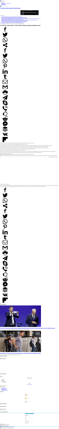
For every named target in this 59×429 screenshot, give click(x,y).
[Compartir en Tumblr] (5, 239)
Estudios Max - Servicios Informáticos (10, 426)
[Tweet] (5, 197)
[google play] (0, 6)
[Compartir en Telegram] (5, 260)
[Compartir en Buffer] (5, 131)
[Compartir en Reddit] (5, 281)
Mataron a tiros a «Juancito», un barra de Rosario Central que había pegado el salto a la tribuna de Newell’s (14, 21)
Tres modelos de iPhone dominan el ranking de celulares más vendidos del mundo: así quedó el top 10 (14, 17)
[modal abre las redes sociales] (5, 47)
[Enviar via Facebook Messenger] (5, 286)
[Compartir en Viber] (5, 110)
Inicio (1, 23)
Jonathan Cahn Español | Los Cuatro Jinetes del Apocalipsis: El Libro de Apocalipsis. (11, 16)
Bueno (3, 379)
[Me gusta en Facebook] (5, 115)
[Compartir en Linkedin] (5, 73)
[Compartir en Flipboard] (5, 302)
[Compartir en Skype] (5, 265)
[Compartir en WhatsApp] (5, 42)
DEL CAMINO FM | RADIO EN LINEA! (5, 3)
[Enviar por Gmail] (5, 89)
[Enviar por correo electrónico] (5, 84)
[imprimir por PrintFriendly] (5, 94)
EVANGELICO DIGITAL (4, 389)
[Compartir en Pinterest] (5, 68)
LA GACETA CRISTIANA (4, 388)
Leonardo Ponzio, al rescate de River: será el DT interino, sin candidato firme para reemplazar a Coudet (20, 353)
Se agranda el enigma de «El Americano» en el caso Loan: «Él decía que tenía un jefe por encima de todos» (14, 20)
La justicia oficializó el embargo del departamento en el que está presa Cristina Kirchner (12, 19)
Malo (2, 380)
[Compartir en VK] (5, 136)
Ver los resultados (29, 384)
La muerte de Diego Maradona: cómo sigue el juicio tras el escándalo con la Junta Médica (12, 22)
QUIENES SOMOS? (3, 4)
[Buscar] (0, 0)
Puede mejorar (4, 381)
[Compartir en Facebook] (5, 31)
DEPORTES (3, 23)
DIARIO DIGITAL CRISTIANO (4, 390)
